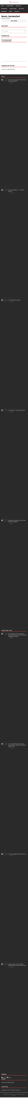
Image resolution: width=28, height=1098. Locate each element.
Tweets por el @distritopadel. (8, 69)
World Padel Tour (6, 630)
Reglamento (4, 8)
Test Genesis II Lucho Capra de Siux (16, 410)
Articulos (18, 5)
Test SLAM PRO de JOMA (14, 300)
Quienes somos (9, 5)
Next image (14, 21)
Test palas (21, 8)
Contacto (16, 11)
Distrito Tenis (12, 8)
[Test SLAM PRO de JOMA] (4, 405)
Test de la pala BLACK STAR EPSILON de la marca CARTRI (17, 80)
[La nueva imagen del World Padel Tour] (4, 959)
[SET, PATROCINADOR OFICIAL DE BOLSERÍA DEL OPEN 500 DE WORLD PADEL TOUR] (4, 849)
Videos (10, 11)
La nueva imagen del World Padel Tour (17, 854)
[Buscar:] (14, 31)
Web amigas (4, 11)
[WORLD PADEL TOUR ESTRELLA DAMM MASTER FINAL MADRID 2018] (4, 1070)
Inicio (2, 5)
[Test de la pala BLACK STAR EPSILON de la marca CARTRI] (4, 185)
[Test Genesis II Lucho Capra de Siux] (4, 516)
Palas (3, 76)
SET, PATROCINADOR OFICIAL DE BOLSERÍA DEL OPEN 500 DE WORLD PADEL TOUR (17, 745)
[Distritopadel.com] (14, 2)
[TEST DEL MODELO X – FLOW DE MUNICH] (4, 295)
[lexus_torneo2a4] (5, 18)
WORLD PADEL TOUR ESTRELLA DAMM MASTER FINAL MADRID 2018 (17, 964)
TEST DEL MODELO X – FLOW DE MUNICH (16, 190)
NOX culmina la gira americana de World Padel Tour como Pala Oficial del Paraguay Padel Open (17, 635)
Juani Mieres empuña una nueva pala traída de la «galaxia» (16, 521)
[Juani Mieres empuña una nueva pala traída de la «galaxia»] (4, 626)
